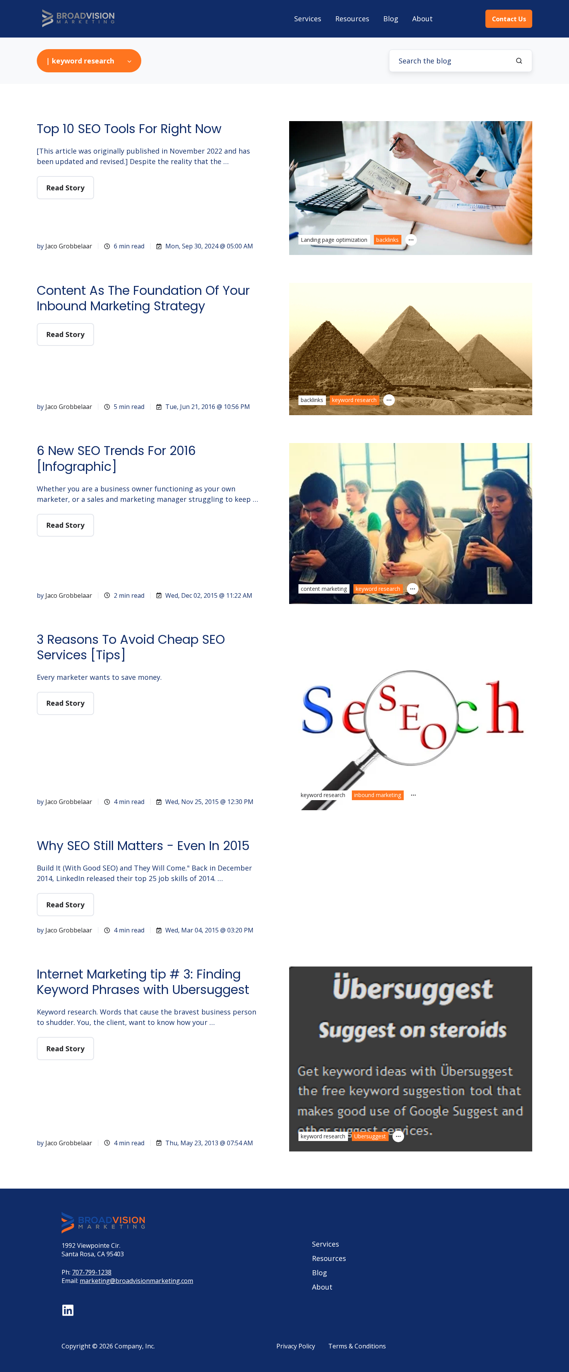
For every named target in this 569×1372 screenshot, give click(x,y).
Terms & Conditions (357, 1346)
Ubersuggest (370, 1136)
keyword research (354, 400)
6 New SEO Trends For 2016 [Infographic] (116, 458)
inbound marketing (377, 795)
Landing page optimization (334, 239)
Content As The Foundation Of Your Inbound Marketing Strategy (143, 298)
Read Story (65, 187)
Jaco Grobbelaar (68, 246)
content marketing (324, 588)
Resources (352, 18)
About (422, 18)
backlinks (387, 239)
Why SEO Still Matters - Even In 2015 (143, 845)
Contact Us (509, 19)
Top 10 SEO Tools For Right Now (129, 128)
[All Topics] (411, 240)
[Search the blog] (519, 61)
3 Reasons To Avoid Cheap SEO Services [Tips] (131, 647)
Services (307, 18)
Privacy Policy (295, 1346)
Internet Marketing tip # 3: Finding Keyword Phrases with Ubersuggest (143, 981)
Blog (390, 18)
